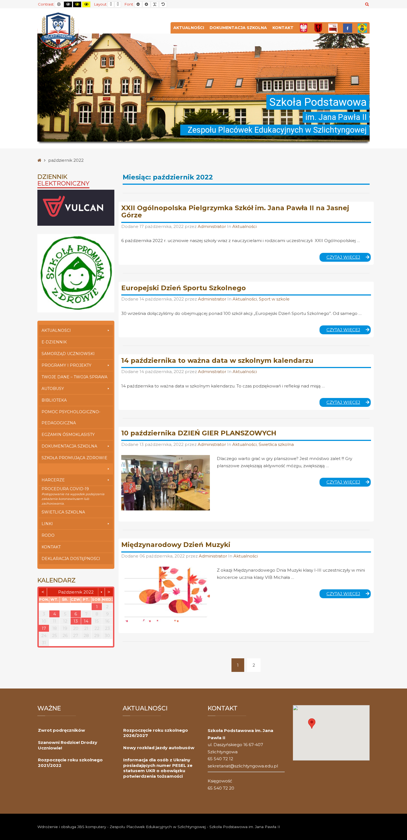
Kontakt (282, 27)
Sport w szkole (274, 299)
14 (86, 621)
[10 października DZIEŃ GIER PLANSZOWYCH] (165, 482)
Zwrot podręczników (61, 730)
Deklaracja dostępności (71, 558)
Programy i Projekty (66, 365)
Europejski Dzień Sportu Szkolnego (183, 288)
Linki (47, 523)
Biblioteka (54, 400)
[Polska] (303, 28)
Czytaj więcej (348, 258)
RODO (48, 535)
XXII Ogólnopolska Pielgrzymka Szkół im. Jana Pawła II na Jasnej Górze (235, 211)
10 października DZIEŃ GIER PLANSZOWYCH (198, 433)
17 (44, 628)
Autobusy (53, 388)
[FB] (347, 28)
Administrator (212, 226)
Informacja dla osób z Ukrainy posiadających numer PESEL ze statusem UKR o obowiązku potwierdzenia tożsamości (157, 768)
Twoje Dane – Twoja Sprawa (74, 376)
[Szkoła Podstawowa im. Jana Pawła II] (58, 30)
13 (76, 621)
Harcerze (53, 479)
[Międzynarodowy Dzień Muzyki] (165, 594)
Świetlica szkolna (63, 512)
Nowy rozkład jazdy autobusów (158, 747)
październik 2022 (76, 592)
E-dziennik (54, 342)
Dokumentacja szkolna (238, 27)
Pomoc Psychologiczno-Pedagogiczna (71, 417)
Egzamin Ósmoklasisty (68, 434)
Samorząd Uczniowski (68, 353)
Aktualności (188, 27)
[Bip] (333, 28)
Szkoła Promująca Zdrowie (74, 457)
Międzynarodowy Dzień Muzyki (175, 545)
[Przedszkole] (362, 28)
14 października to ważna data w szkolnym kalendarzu (217, 360)
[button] (311, 723)
